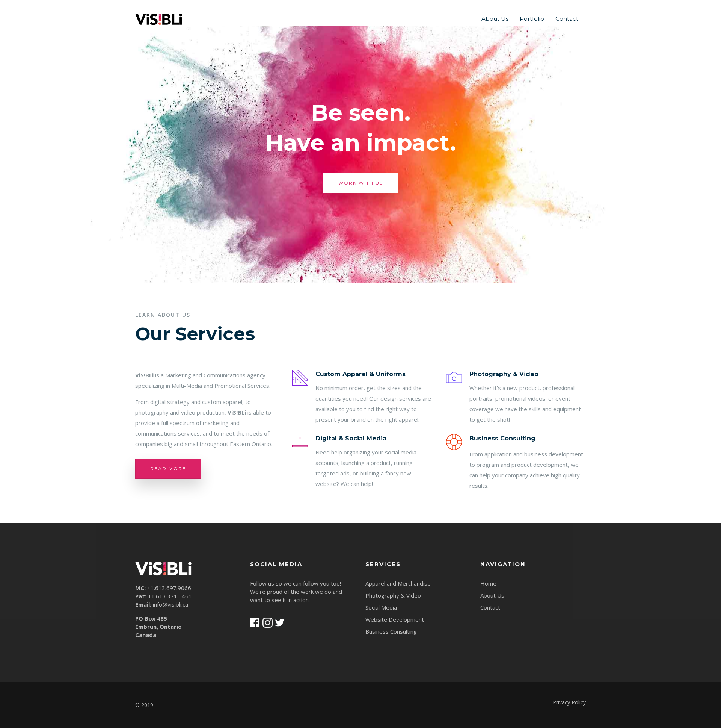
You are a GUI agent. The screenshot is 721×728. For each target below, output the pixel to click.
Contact (566, 18)
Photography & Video (503, 374)
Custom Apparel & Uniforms (360, 374)
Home (488, 583)
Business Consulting (502, 438)
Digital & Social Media (350, 438)
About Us (494, 18)
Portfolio (532, 18)
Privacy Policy (569, 702)
